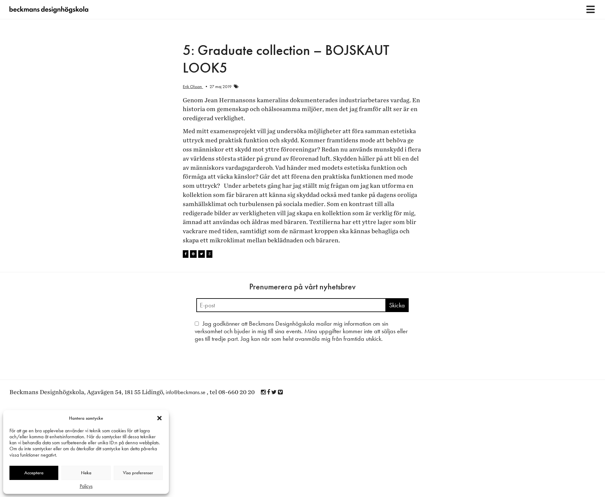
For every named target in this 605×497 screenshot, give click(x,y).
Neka (86, 473)
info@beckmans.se (185, 392)
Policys (86, 486)
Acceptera (33, 473)
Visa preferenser (138, 473)
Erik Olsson (193, 86)
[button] (159, 418)
